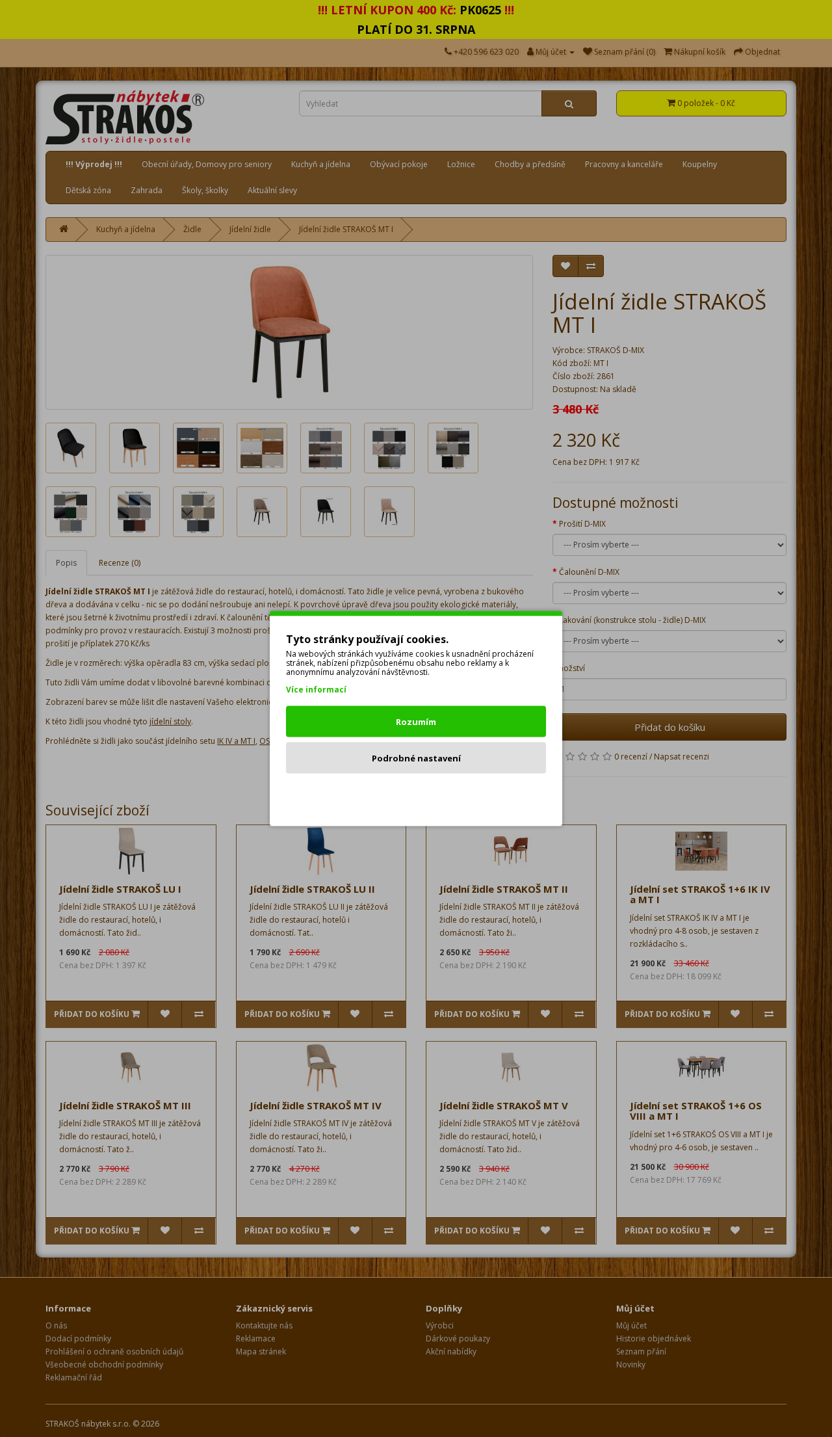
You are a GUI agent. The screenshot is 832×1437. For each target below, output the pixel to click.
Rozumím (416, 722)
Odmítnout (416, 794)
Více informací (316, 689)
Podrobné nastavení (416, 758)
